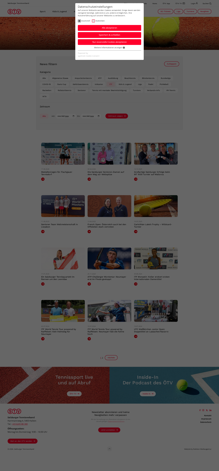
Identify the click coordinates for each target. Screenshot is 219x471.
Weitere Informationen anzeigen (108, 47)
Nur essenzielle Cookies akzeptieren (109, 42)
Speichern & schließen (109, 34)
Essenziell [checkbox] (85, 21)
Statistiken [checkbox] (100, 21)
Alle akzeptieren (109, 27)
